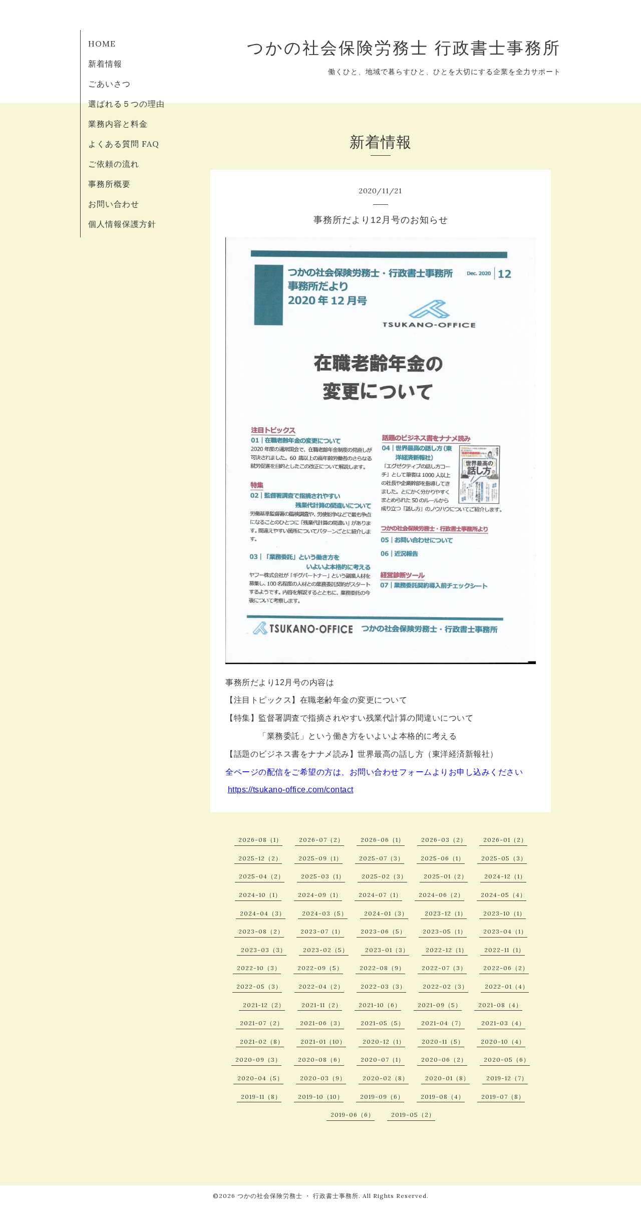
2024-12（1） (505, 876)
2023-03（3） (263, 950)
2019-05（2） (413, 1114)
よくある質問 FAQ (123, 144)
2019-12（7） (507, 1078)
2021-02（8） (262, 1041)
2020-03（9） (323, 1078)
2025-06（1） (443, 858)
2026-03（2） (444, 839)
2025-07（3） (381, 858)
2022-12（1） (447, 950)
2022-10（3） (259, 968)
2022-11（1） (504, 950)
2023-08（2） (261, 931)
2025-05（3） (504, 858)
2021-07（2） (261, 1023)
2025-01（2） (446, 876)
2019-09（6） (382, 1096)
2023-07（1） (322, 931)
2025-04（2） (261, 876)
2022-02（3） (445, 986)
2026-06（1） (383, 839)
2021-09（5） (440, 1005)
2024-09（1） (320, 894)
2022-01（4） (507, 986)
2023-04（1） (505, 931)
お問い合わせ (113, 204)
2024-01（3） (386, 913)
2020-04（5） (260, 1078)
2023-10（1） (504, 913)
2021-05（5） (383, 1023)
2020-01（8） (447, 1078)
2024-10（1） (260, 894)
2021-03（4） (503, 1023)
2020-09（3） (258, 1059)
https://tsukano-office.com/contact (291, 789)
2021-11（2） (321, 1005)
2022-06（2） (506, 968)
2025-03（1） (323, 876)
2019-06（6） (353, 1114)
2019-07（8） (503, 1096)
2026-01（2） (505, 839)
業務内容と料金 (118, 124)
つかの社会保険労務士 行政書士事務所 (404, 47)
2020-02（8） (386, 1078)
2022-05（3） (259, 986)
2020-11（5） (443, 1041)
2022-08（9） (382, 968)
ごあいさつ (109, 84)
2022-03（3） (383, 986)
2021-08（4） (500, 1005)
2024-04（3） (262, 913)
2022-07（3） (444, 968)
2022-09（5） (320, 968)
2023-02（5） (326, 950)
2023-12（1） (446, 913)
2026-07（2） (321, 839)
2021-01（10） (323, 1041)
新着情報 (105, 64)
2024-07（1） (380, 894)
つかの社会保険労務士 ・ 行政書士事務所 (298, 1195)
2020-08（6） (321, 1059)
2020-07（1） (383, 1059)
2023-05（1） (445, 931)
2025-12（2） (260, 858)
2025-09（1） (320, 858)
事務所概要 (109, 184)
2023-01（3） (387, 950)
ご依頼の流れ (113, 164)
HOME (102, 44)
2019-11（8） (261, 1096)
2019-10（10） (321, 1096)
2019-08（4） (443, 1096)
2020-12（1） (384, 1041)
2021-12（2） (264, 1005)
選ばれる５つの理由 (126, 104)
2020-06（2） (444, 1059)
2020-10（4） (503, 1041)
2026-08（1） (260, 839)
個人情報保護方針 (122, 224)
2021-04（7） (443, 1023)
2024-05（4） (503, 894)
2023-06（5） (383, 931)
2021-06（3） (322, 1023)
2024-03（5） (325, 913)
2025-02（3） (384, 876)
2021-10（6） (380, 1005)
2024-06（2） (441, 894)
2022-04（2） (321, 986)
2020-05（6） (507, 1059)
